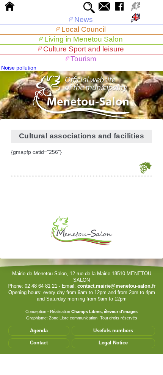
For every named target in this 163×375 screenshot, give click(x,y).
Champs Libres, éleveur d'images (104, 311)
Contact (39, 343)
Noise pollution (18, 68)
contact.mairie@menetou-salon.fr (116, 286)
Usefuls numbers (113, 330)
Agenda (39, 330)
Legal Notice (113, 343)
